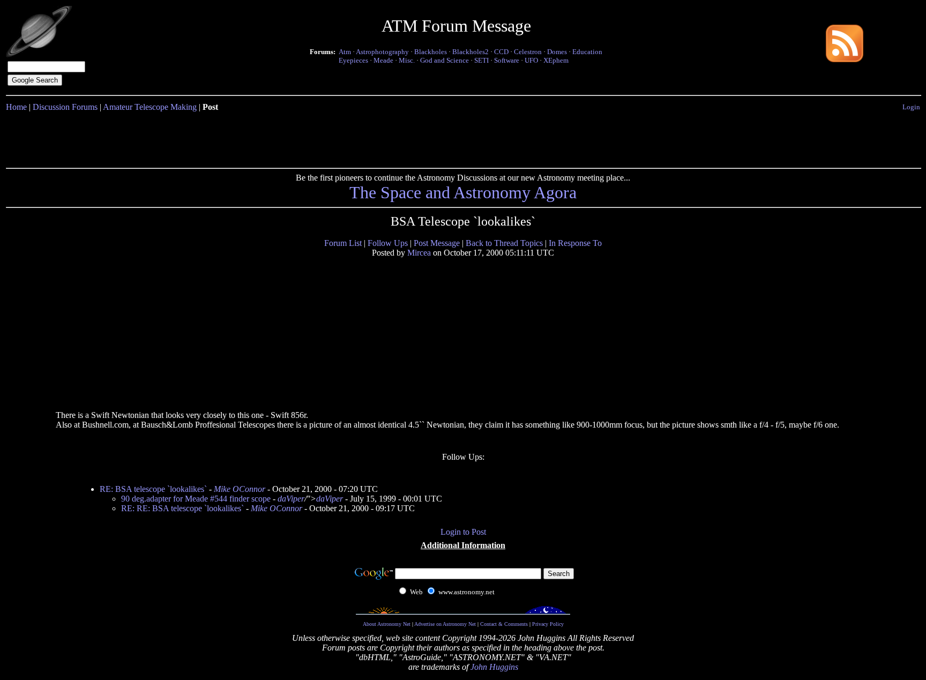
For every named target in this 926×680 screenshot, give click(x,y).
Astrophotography (382, 52)
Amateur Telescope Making (150, 106)
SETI (481, 60)
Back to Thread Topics (504, 243)
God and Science (444, 60)
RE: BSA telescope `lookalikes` (153, 489)
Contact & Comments (504, 624)
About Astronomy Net (386, 624)
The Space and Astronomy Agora (463, 192)
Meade (383, 60)
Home (16, 106)
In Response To (575, 243)
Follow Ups (388, 243)
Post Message (437, 243)
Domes (557, 52)
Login (911, 107)
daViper (291, 498)
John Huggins (494, 666)
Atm (345, 52)
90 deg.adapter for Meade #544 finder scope (196, 498)
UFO (531, 60)
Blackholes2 (470, 52)
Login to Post (463, 531)
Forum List (343, 243)
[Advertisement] (463, 138)
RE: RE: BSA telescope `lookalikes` (182, 508)
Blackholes (430, 52)
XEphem (556, 60)
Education (587, 52)
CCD (501, 52)
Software (506, 60)
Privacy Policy (548, 624)
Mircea (419, 252)
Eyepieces (353, 60)
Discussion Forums (65, 106)
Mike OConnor (239, 489)
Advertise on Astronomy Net (445, 624)
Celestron (528, 52)
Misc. (407, 60)
